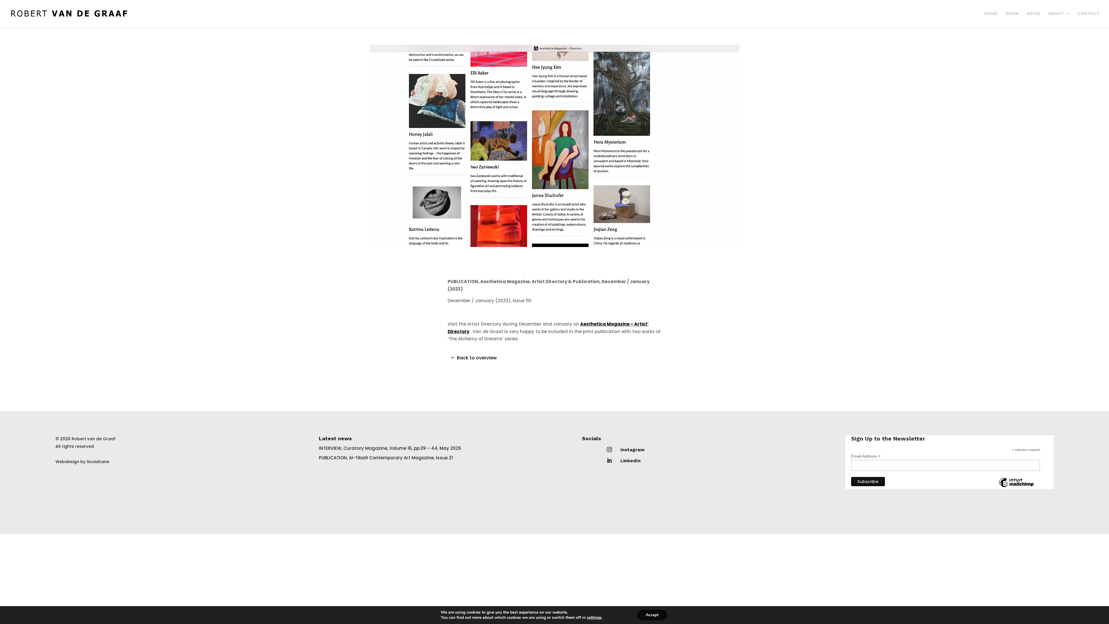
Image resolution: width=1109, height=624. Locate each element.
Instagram (632, 449)
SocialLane (98, 462)
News (1033, 14)
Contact (1089, 14)
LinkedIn (630, 460)
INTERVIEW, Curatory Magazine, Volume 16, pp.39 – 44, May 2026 (390, 448)
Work (1012, 14)
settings (594, 617)
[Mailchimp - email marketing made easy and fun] (1016, 486)
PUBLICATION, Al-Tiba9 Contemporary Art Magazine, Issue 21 (386, 458)
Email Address (866, 456)
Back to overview (477, 357)
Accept (652, 615)
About (1056, 14)
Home (991, 14)
